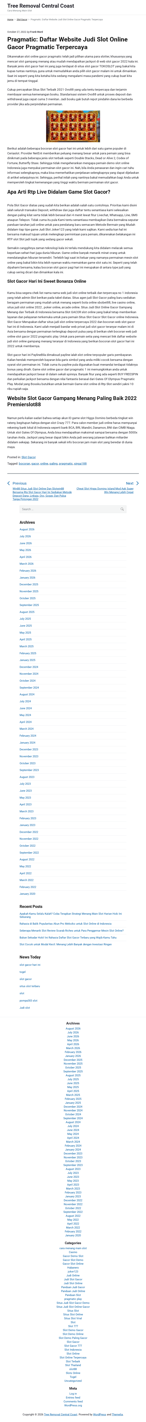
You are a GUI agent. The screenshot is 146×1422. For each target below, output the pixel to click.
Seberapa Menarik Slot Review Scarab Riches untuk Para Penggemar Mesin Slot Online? (72, 930)
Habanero (73, 1267)
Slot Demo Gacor (73, 1330)
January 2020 (27, 893)
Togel (73, 1377)
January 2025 (27, 660)
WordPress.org (73, 1405)
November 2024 (29, 673)
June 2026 (26, 543)
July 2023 (25, 783)
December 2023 (29, 749)
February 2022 (28, 887)
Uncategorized (73, 1380)
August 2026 (27, 529)
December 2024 (29, 667)
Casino (73, 1252)
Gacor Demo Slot (73, 1256)
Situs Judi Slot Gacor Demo (73, 1303)
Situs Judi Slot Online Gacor (73, 1306)
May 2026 (25, 550)
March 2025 (26, 646)
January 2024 (27, 742)
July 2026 (25, 536)
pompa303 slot (28, 1000)
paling (53, 463)
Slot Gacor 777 (73, 1345)
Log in (73, 1393)
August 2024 (27, 694)
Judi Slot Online (73, 1283)
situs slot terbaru (30, 986)
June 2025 (26, 625)
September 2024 (29, 687)
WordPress (99, 1414)
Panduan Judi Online (73, 1291)
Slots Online (73, 1373)
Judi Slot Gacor (73, 1279)
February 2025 (28, 653)
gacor (35, 463)
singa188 (80, 463)
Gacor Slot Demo (73, 1260)
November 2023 (29, 756)
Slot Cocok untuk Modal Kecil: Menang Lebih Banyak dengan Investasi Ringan (66, 944)
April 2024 (26, 722)
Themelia (117, 1414)
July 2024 (25, 701)
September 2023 (29, 770)
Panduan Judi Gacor (73, 1287)
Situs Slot (73, 1310)
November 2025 (29, 591)
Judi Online (73, 1275)
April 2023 (26, 804)
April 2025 (26, 639)
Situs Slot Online (73, 1314)
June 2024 (26, 708)
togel (23, 972)
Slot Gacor (29, 457)
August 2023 (27, 777)
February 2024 (28, 735)
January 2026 (27, 577)
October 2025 (27, 598)
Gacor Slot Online (73, 1263)
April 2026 (26, 557)
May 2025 (25, 632)
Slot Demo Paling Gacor (73, 1338)
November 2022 (29, 838)
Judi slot (25, 1007)
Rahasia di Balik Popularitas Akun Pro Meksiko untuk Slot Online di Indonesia (65, 923)
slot (22, 993)
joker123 (73, 1271)
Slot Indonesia (73, 1349)
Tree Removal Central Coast (60, 1414)
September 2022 (29, 852)
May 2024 (25, 715)
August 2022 (27, 859)
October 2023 (27, 763)
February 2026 (28, 570)
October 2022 (27, 845)
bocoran (24, 463)
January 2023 (27, 825)
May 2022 (25, 866)
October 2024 (27, 680)
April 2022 (26, 873)
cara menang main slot (73, 1248)
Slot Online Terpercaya (73, 1357)
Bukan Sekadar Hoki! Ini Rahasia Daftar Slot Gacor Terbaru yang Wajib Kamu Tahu (68, 937)
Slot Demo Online (73, 1334)
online (44, 463)
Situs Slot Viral (73, 1318)
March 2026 (26, 563)
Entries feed (73, 1397)
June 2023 (26, 790)
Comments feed (73, 1401)
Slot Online (73, 1353)
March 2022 (26, 880)
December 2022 (29, 832)
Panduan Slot (73, 1295)
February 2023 (28, 818)
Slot (73, 1322)
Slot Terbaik (73, 1361)
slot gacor (26, 979)
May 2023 (25, 797)
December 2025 (29, 584)
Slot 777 (73, 1326)
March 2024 (26, 728)
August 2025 (27, 612)
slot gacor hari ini (30, 964)
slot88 (73, 1369)
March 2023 (26, 811)
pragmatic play (73, 1299)
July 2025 (25, 618)
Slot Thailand (73, 1365)
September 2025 (29, 605)
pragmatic (66, 463)
